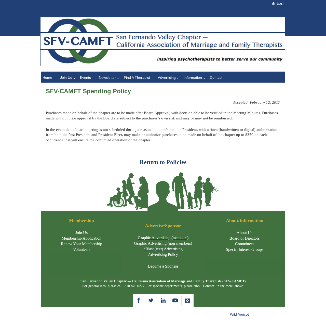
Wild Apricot (239, 314)
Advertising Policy (163, 254)
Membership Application (81, 238)
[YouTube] (175, 300)
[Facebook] (139, 300)
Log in (281, 3)
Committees (244, 244)
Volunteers (81, 249)
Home (45, 14)
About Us (244, 232)
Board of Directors (244, 238)
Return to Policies (163, 162)
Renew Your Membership (81, 244)
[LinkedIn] (163, 300)
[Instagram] (188, 300)
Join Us (81, 232)
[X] (151, 300)
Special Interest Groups (244, 249)
